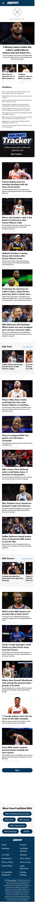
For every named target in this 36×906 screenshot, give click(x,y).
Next (17, 770)
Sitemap (23, 855)
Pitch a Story (25, 858)
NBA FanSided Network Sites (17, 814)
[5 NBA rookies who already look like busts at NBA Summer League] (13, 361)
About (4, 845)
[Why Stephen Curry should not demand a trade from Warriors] (17, 499)
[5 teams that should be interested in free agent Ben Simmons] (13, 573)
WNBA (26, 831)
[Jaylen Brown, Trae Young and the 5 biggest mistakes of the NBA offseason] (17, 114)
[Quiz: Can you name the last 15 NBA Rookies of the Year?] (9, 74)
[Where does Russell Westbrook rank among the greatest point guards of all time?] (17, 678)
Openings (5, 848)
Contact (23, 845)
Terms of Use (25, 862)
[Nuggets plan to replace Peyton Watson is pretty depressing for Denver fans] (17, 122)
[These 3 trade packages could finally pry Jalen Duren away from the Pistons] (17, 642)
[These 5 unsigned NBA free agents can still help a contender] (17, 432)
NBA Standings (10, 831)
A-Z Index (5, 855)
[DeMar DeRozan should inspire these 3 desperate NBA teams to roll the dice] (17, 534)
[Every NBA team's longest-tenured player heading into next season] (17, 745)
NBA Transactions (17, 825)
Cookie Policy (7, 866)
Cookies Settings (23, 873)
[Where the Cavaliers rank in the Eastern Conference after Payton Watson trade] (17, 215)
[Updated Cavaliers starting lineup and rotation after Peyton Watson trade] (17, 251)
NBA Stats (9, 820)
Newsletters (7, 858)
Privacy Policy (7, 862)
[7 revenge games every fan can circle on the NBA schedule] (17, 711)
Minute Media (12, 880)
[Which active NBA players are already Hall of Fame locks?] (17, 607)
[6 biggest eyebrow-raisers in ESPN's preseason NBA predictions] (25, 74)
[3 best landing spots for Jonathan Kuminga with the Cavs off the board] (17, 179)
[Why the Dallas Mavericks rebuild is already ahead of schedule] (17, 97)
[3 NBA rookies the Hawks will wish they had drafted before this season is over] (17, 101)
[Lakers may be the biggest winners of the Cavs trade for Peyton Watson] (17, 126)
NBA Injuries (24, 820)
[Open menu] (3, 3)
